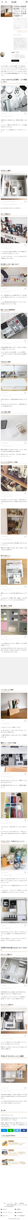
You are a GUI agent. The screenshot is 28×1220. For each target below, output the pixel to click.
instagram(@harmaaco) (7, 116)
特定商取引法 (19, 1212)
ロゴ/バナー (5, 1215)
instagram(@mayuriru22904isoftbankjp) (10, 204)
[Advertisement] (14, 151)
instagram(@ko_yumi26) (7, 875)
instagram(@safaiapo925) (7, 445)
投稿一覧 (14, 60)
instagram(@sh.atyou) (7, 343)
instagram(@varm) (6, 723)
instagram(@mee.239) (7, 291)
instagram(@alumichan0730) (8, 776)
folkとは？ (4, 1209)
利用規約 (18, 1209)
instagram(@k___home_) (7, 639)
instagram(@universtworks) (8, 247)
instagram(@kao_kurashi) (7, 1090)
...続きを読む (22, 57)
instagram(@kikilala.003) (7, 539)
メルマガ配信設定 (20, 1215)
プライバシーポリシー (7, 1212)
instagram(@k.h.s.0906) (7, 589)
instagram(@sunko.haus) (7, 395)
